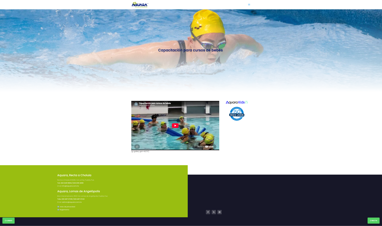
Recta (374, 220)
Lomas (9, 220)
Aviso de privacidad (67, 207)
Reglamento (64, 210)
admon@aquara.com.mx (72, 202)
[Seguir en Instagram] (219, 212)
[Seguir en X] (214, 212)
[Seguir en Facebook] (208, 212)
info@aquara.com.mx (70, 186)
